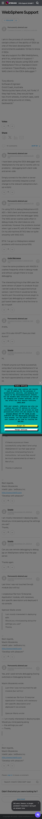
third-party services (27, 416)
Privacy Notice (12, 414)
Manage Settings (21, 430)
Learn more (21, 402)
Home (11, 3)
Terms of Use (30, 414)
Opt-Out (20, 421)
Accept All (21, 426)
